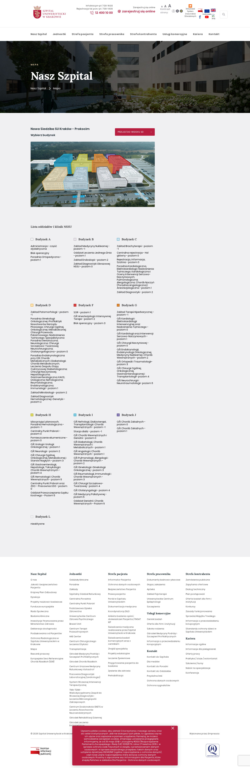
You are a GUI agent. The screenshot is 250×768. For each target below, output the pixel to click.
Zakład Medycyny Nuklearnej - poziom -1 (92, 247)
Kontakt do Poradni (157, 666)
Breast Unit (75, 623)
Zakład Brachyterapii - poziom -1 (135, 247)
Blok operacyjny (40, 253)
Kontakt (214, 34)
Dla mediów (153, 661)
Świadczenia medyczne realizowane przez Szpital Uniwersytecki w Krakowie (122, 630)
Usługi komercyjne (175, 34)
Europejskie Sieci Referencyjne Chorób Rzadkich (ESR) (47, 660)
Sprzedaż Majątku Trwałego (200, 616)
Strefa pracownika (111, 34)
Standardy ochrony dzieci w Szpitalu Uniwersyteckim (201, 630)
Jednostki (59, 34)
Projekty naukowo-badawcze (46, 601)
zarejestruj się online (138, 11)
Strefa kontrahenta (143, 34)
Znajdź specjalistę (118, 648)
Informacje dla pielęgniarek (201, 649)
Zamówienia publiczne (198, 579)
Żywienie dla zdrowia (119, 670)
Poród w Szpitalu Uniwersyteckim (117, 600)
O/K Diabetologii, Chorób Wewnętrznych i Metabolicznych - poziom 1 (89, 445)
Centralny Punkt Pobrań (82, 603)
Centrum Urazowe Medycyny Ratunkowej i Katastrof (84, 668)
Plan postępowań (195, 594)
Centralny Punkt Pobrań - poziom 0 (45, 432)
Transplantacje (77, 649)
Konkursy (190, 606)
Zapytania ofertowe (197, 584)
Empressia (213, 733)
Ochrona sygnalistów (158, 685)
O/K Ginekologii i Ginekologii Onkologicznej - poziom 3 (90, 468)
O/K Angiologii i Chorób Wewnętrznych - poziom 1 (89, 452)
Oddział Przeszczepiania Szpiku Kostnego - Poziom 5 (49, 494)
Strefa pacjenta (82, 34)
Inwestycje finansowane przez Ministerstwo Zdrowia (47, 622)
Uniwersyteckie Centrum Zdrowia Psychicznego (82, 618)
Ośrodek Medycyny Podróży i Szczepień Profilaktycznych (84, 655)
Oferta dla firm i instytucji (161, 623)
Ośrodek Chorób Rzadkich (83, 661)
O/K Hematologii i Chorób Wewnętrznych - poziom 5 (46, 478)
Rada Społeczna (39, 611)
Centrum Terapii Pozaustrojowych (78, 630)
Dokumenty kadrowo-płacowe (163, 579)
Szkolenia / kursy (194, 663)
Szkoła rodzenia (155, 628)
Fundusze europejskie (42, 606)
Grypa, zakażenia (156, 584)
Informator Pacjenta (119, 579)
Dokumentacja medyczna (122, 606)
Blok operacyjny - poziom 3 (89, 323)
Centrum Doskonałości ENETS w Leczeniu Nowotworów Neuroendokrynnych (86, 709)
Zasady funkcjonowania (199, 611)
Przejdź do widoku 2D (131, 131)
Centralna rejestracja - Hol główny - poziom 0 (132, 254)
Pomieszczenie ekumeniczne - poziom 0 (49, 439)
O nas (34, 579)
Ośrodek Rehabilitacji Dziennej (85, 717)
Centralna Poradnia (80, 598)
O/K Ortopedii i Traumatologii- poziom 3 (134, 363)
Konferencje (192, 672)
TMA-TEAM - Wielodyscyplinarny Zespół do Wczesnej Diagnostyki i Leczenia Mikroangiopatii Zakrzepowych (85, 695)
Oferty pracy (193, 653)
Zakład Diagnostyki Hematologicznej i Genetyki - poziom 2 (48, 399)
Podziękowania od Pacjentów (46, 633)
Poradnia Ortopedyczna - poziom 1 (46, 258)
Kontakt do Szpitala (158, 656)
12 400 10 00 (104, 13)
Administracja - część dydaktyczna (44, 247)
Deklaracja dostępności (44, 628)
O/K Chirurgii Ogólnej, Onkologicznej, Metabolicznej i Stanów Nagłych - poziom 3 (48, 458)
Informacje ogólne (196, 644)
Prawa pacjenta (117, 594)
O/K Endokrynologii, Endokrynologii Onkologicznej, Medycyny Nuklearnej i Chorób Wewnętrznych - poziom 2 (135, 353)
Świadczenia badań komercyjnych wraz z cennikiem (119, 640)
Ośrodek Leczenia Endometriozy (78, 724)
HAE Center (75, 636)
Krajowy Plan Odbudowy (44, 592)
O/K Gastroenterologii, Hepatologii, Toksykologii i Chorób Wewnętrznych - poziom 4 (46, 468)
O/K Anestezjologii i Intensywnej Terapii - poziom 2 (92, 317)
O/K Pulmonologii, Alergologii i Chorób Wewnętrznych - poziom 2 (91, 461)
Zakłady (73, 589)
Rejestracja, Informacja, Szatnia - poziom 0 (131, 261)
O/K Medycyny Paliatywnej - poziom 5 (90, 495)
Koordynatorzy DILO (119, 611)
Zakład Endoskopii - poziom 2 (91, 259)
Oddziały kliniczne (78, 579)
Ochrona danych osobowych (124, 584)
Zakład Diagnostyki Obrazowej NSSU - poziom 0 (92, 265)
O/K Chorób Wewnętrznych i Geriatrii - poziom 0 (90, 436)
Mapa (34, 649)
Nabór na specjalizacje (198, 668)
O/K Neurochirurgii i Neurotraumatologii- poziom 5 (135, 382)
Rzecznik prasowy (40, 653)
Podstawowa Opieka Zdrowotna (80, 610)
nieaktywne (38, 523)
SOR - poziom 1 (82, 312)
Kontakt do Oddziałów (159, 671)
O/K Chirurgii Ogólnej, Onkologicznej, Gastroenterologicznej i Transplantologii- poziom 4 (133, 372)
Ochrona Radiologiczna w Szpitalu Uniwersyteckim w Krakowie (45, 641)
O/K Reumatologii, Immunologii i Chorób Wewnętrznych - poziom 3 (92, 476)
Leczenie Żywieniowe (119, 658)
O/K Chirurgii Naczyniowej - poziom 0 (133, 344)
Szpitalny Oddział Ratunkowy (85, 594)
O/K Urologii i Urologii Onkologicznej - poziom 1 (45, 445)
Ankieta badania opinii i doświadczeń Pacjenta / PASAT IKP (124, 619)
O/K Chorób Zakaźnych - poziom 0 (131, 423)
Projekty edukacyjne (119, 653)
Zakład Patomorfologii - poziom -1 (50, 313)
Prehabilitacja (115, 675)
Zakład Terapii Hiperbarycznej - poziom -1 (135, 313)
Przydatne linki (154, 675)
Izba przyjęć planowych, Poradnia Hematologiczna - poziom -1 (47, 424)
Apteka (151, 589)
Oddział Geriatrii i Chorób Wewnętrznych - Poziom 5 (89, 502)
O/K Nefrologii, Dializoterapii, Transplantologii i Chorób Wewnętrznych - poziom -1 (90, 424)
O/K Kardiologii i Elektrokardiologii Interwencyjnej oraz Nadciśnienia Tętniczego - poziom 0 (132, 324)
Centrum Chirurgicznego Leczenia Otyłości (82, 643)
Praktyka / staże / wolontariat (201, 658)
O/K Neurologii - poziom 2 (45, 451)
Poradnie (74, 584)
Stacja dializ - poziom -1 (88, 431)
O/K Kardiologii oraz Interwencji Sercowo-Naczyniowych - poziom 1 (135, 336)
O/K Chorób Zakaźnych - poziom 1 (131, 429)
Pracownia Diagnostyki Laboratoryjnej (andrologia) (84, 676)
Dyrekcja (35, 597)
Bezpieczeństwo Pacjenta (122, 589)
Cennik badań (154, 619)
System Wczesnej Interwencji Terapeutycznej (85, 683)
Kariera (198, 34)
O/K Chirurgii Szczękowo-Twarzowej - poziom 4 (88, 484)
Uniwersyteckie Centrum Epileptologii (160, 600)
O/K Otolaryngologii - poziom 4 (92, 490)
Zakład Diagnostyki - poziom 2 (135, 292)
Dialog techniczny (195, 589)
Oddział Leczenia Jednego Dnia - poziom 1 (93, 254)
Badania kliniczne (40, 616)
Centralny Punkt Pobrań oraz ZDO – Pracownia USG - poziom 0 (49, 486)
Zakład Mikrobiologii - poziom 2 (49, 392)
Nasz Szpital (39, 34)
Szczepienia (153, 606)
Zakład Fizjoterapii (157, 594)
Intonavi (190, 12)
